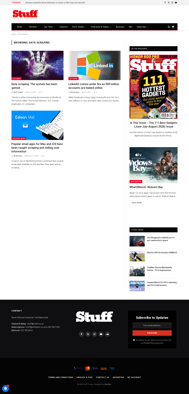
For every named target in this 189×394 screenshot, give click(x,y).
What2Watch (136, 181)
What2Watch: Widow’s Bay (146, 187)
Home (13, 34)
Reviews (33, 27)
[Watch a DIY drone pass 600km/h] (137, 256)
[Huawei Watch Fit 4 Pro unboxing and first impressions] (137, 286)
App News (73, 78)
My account (134, 377)
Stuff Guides (78, 27)
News (19, 27)
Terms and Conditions (60, 377)
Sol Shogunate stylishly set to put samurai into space (161, 238)
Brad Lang (75, 92)
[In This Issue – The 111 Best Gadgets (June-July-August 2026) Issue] (154, 87)
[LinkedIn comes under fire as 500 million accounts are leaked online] (94, 65)
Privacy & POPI (85, 377)
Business (120, 27)
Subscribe (141, 27)
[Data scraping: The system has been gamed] (37, 65)
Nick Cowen (18, 92)
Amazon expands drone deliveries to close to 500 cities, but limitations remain (56, 3)
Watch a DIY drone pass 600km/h (162, 252)
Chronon (107, 384)
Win (130, 27)
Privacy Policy (149, 343)
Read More (137, 203)
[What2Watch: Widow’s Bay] (154, 165)
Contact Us (102, 377)
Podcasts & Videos (100, 27)
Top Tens (48, 27)
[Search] (168, 27)
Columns (63, 27)
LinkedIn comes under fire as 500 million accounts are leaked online (93, 85)
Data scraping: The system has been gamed (34, 85)
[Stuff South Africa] (25, 14)
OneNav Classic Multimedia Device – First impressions (159, 268)
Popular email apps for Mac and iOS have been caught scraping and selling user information (37, 147)
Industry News (19, 138)
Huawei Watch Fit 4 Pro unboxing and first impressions (162, 283)
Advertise (118, 377)
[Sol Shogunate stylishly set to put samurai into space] (137, 241)
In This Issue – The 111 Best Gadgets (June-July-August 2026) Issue (153, 124)
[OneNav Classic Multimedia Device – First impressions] (137, 271)
